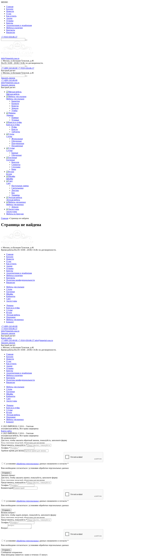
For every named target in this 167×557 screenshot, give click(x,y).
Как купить (11, 16)
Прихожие (11, 317)
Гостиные (10, 292)
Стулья (9, 310)
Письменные (17, 146)
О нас (8, 14)
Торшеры (15, 195)
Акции (9, 18)
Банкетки (15, 101)
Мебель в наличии (14, 28)
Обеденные (16, 141)
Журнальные (17, 139)
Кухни (9, 312)
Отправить (6, 473)
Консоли (15, 162)
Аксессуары (11, 301)
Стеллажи (15, 167)
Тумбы (14, 110)
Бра (13, 193)
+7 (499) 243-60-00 (9, 80)
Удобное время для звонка (12, 451)
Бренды (9, 23)
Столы (9, 289)
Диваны (9, 305)
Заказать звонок (8, 333)
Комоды (15, 106)
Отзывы (9, 21)
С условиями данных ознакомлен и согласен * (36, 464)
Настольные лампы (20, 186)
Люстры (15, 190)
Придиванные (17, 143)
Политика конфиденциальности (20, 280)
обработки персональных (27, 464)
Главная (9, 6)
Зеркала (14, 108)
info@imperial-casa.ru (10, 58)
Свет (8, 299)
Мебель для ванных (15, 319)
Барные (14, 153)
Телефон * (5, 448)
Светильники (17, 188)
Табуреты (15, 132)
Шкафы (9, 294)
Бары (13, 169)
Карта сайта (6, 338)
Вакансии (10, 32)
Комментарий (7, 488)
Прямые (15, 117)
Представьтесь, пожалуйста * (14, 445)
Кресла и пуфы (13, 308)
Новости (10, 11)
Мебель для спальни (15, 287)
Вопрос (4, 528)
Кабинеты (10, 296)
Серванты (15, 164)
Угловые (15, 120)
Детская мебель (13, 315)
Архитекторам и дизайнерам (19, 25)
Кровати (15, 103)
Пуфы (14, 127)
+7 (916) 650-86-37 (9, 37)
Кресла (14, 129)
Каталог (9, 9)
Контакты (10, 30)
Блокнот (10, 322)
